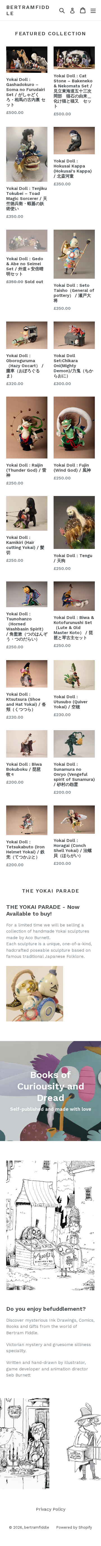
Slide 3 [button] (52, 1480)
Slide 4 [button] (57, 1480)
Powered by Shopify (74, 1527)
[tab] (43, 1480)
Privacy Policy (50, 1509)
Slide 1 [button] (43, 1480)
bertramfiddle (28, 10)
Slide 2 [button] (48, 1480)
